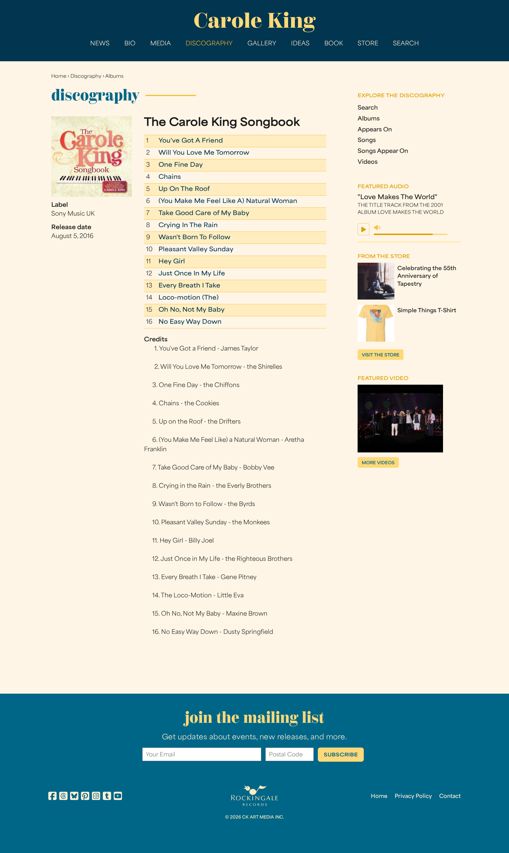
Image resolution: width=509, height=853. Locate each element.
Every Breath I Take (189, 286)
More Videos (378, 463)
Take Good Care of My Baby (203, 213)
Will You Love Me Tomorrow (203, 153)
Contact (450, 796)
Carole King (254, 20)
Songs (367, 140)
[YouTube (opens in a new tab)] (118, 797)
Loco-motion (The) (188, 298)
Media (160, 44)
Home (58, 76)
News (100, 44)
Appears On (375, 130)
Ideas (300, 44)
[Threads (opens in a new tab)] (63, 797)
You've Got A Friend (190, 141)
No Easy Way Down (190, 322)
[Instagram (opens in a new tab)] (96, 797)
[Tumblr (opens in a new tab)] (107, 797)
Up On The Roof (184, 189)
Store (368, 44)
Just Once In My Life (191, 274)
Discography (209, 44)
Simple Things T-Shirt (426, 310)
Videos (368, 162)
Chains (169, 177)
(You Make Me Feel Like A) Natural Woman (227, 201)
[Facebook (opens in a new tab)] (52, 797)
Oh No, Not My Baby (191, 310)
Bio (129, 44)
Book (333, 44)
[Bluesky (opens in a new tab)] (74, 797)
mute (377, 227)
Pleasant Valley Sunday (195, 250)
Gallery (261, 44)
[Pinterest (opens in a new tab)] (85, 797)
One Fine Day (180, 165)
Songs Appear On (383, 151)
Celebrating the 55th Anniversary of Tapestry (426, 276)
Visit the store (380, 355)
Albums (114, 76)
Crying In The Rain (188, 226)
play (363, 229)
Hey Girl (171, 262)
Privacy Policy (413, 796)
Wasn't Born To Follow (194, 238)
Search (406, 44)
